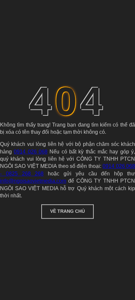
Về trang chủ (67, 211)
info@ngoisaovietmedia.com (33, 181)
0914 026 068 (31, 151)
